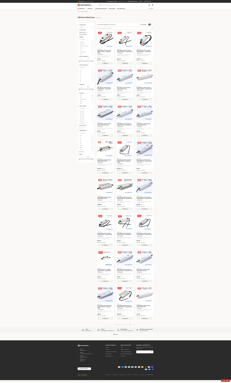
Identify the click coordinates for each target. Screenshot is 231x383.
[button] (152, 5)
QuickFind (89, 8)
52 (130, 324)
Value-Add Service (121, 8)
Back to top (115, 334)
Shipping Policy (115, 374)
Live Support (226, 380)
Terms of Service (108, 374)
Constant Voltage (83, 34)
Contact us (107, 349)
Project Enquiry (112, 8)
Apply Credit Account (125, 349)
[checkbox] (86, 27)
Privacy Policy (135, 374)
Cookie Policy (142, 374)
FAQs (122, 347)
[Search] (152, 28)
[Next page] (133, 324)
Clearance (151, 8)
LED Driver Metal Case (84, 11)
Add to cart (106, 63)
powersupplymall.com (83, 374)
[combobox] (120, 5)
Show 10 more (81, 151)
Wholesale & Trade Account (133, 1)
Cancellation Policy (122, 374)
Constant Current (83, 32)
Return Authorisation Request (126, 353)
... (127, 324)
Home (79, 11)
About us (107, 347)
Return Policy (129, 374)
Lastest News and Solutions (101, 8)
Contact (140, 1)
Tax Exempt (123, 356)
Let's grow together (144, 330)
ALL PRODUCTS (81, 8)
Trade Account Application (126, 351)
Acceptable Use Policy (149, 374)
